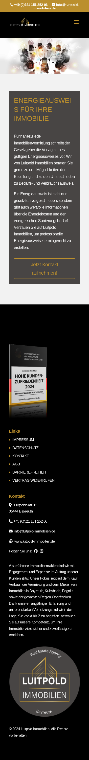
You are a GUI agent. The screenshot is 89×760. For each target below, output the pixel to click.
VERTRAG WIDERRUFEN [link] (33, 480)
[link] (25, 22)
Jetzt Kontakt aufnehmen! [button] (44, 269)
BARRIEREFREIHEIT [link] (29, 472)
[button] (76, 25)
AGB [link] (16, 464)
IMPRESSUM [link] (23, 440)
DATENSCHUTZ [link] (25, 448)
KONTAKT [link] (20, 456)
